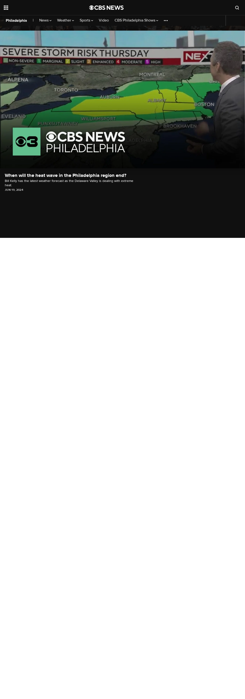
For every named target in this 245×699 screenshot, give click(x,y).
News (44, 20)
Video (104, 20)
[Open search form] (237, 7)
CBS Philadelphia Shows (135, 20)
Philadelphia (16, 20)
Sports (85, 20)
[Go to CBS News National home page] (106, 7)
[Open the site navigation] (38, 7)
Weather (64, 20)
